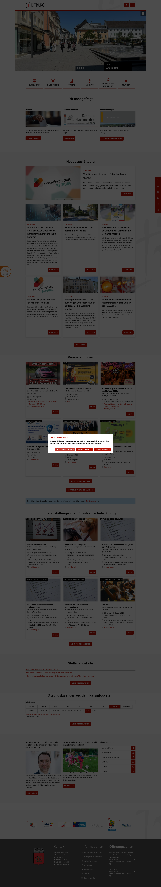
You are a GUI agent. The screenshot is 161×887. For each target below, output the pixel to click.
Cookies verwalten (84, 449)
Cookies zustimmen (103, 449)
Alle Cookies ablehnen (65, 449)
